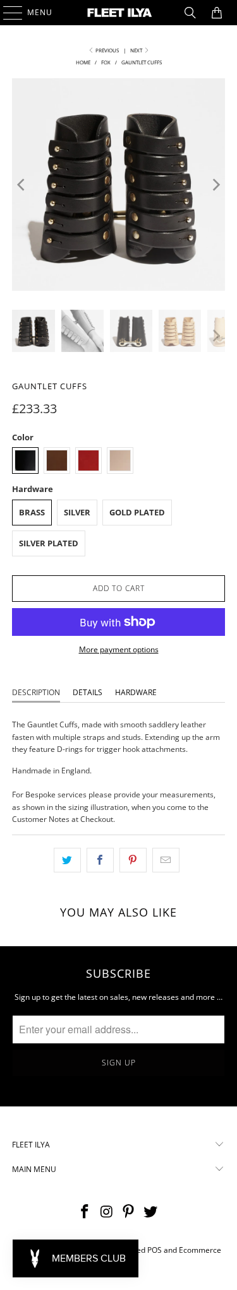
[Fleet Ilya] (118, 12)
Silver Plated (48, 543)
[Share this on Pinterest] (133, 860)
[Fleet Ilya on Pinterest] (128, 1212)
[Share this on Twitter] (67, 860)
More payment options (119, 649)
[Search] (190, 12)
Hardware (136, 692)
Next (136, 50)
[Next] (215, 184)
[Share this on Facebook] (100, 860)
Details (87, 692)
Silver (77, 512)
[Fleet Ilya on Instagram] (106, 1212)
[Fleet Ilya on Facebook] (85, 1212)
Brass (32, 512)
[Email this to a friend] (165, 860)
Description (36, 692)
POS (154, 1250)
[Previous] (21, 184)
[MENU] (6, 12)
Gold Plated (137, 512)
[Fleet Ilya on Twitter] (151, 1212)
